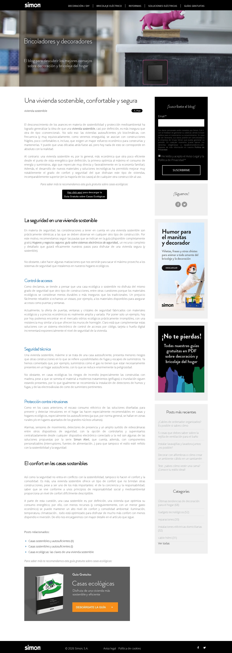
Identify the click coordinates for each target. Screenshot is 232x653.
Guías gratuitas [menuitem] (194, 5)
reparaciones (168, 519)
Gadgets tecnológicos (173, 512)
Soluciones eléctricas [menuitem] (162, 5)
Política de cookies (129, 648)
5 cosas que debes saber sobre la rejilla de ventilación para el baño (178, 434)
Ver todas (163, 543)
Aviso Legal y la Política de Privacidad (181, 158)
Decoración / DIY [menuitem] (79, 5)
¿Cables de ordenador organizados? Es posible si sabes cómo (179, 423)
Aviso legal (109, 648)
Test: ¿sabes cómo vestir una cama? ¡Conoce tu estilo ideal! (179, 467)
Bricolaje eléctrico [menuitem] (109, 5)
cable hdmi (167, 538)
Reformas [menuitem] (135, 5)
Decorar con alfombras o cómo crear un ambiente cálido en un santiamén (180, 456)
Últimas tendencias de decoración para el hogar (178, 503)
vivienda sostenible (35, 111)
